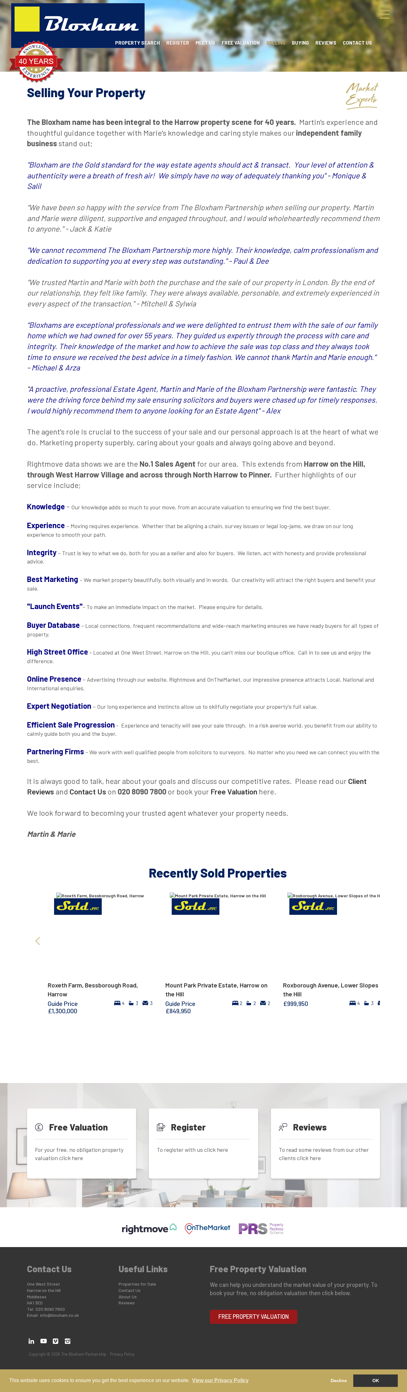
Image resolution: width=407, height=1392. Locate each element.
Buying (300, 43)
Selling (276, 43)
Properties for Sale (137, 1284)
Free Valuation (241, 43)
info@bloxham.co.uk (59, 1315)
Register (177, 43)
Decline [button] (339, 1380)
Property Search (137, 43)
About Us (128, 1296)
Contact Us (357, 43)
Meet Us (205, 43)
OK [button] (375, 1380)
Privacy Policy (122, 1354)
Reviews (325, 43)
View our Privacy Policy (220, 1380)
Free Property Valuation (253, 1316)
